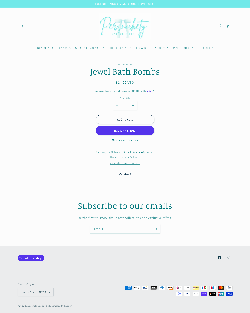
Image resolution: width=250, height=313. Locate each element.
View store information (125, 163)
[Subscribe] (155, 229)
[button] (22, 26)
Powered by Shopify (62, 305)
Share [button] (127, 173)
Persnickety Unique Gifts (38, 305)
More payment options (125, 139)
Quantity (125, 98)
